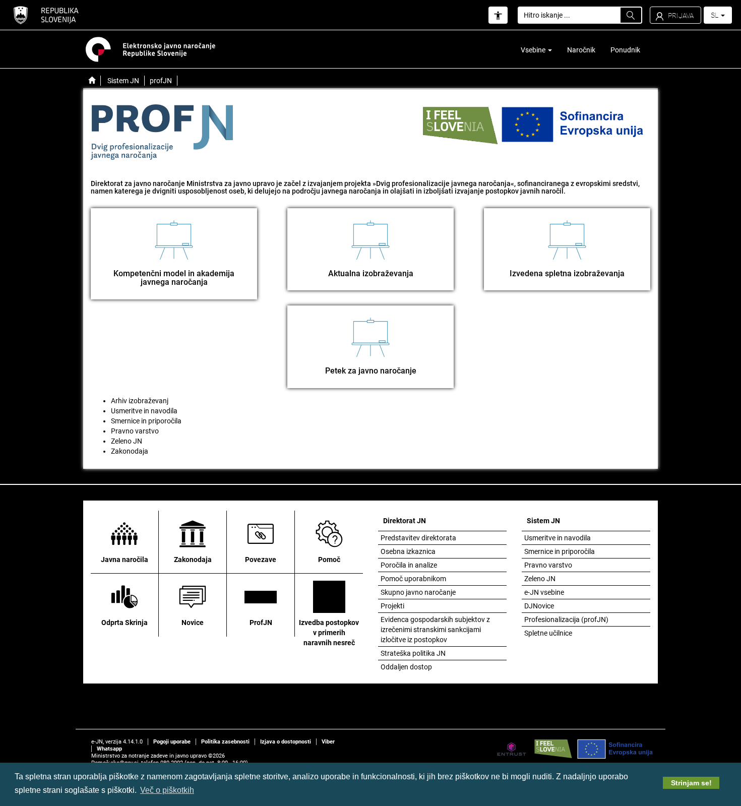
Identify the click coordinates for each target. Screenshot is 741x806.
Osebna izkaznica (408, 551)
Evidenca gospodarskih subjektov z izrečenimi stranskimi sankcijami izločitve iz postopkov (435, 629)
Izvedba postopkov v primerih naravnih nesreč (329, 632)
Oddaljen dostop (406, 667)
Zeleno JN (126, 441)
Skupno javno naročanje (418, 592)
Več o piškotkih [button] (167, 790)
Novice (192, 622)
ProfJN (261, 622)
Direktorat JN (404, 521)
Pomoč (329, 559)
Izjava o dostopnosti (285, 741)
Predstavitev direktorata (418, 538)
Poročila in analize (409, 565)
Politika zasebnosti (225, 741)
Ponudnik (625, 50)
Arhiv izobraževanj (139, 401)
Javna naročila (124, 559)
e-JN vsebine (544, 592)
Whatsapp (109, 749)
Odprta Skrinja (124, 622)
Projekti (392, 606)
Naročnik (581, 50)
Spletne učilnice (548, 633)
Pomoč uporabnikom (413, 579)
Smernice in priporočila (146, 421)
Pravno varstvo (135, 431)
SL (715, 15)
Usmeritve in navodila (144, 411)
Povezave (260, 559)
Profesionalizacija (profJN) (566, 619)
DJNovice (539, 606)
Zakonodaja (129, 451)
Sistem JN (123, 81)
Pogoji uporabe (172, 741)
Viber (328, 741)
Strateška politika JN (413, 653)
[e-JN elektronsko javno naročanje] (91, 81)
